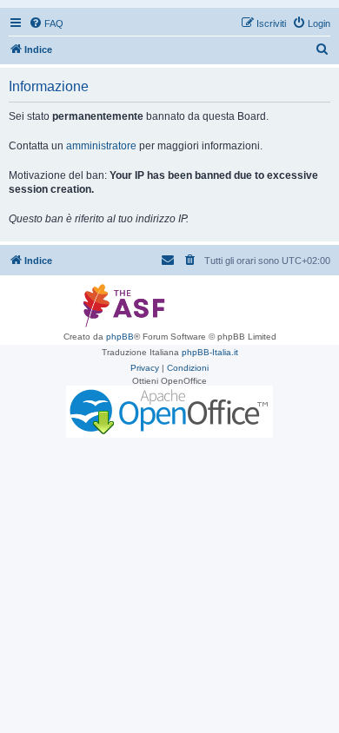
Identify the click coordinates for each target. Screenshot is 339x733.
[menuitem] (46, 23)
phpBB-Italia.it (210, 352)
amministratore (101, 146)
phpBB (120, 336)
